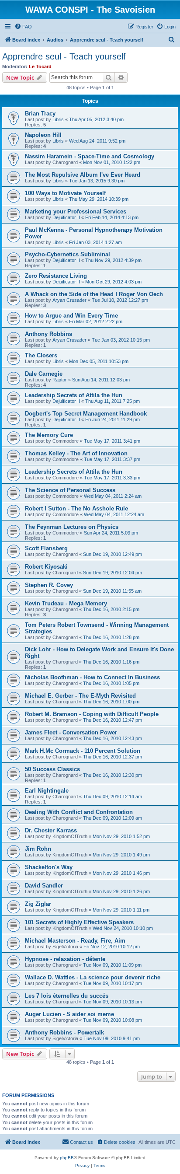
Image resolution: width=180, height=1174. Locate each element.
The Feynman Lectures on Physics (71, 527)
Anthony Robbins (48, 334)
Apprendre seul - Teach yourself (64, 56)
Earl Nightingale (47, 790)
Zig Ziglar (38, 904)
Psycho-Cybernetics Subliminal (67, 254)
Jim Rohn (38, 849)
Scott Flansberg (46, 548)
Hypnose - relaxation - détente (65, 959)
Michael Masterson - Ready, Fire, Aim (75, 940)
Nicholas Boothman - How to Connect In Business (92, 677)
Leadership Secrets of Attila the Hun (73, 395)
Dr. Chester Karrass (51, 830)
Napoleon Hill (43, 135)
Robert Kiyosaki (46, 566)
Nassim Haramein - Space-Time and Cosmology (89, 156)
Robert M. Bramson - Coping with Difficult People (92, 714)
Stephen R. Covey (49, 585)
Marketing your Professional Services (75, 211)
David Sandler (44, 885)
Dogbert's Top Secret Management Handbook (86, 413)
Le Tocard (40, 66)
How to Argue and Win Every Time (71, 315)
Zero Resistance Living (56, 276)
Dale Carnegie (43, 373)
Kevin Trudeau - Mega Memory (66, 603)
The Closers (41, 355)
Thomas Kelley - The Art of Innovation (76, 453)
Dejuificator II (66, 217)
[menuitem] (23, 26)
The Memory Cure (49, 435)
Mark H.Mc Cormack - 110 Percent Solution (82, 751)
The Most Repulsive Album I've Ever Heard (82, 174)
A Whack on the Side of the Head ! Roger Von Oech (94, 294)
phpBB (67, 1157)
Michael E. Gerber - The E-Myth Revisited (80, 695)
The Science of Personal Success (70, 490)
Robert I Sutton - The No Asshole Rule (76, 508)
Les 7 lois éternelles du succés (66, 995)
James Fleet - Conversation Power (71, 732)
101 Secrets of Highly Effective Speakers (79, 922)
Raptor (59, 379)
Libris (58, 119)
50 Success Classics (52, 769)
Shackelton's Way (49, 867)
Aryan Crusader (69, 300)
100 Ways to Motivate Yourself (65, 193)
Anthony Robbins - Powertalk (64, 1032)
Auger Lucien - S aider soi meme (69, 1014)
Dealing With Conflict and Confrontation (79, 812)
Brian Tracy (40, 113)
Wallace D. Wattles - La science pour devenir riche (92, 977)
